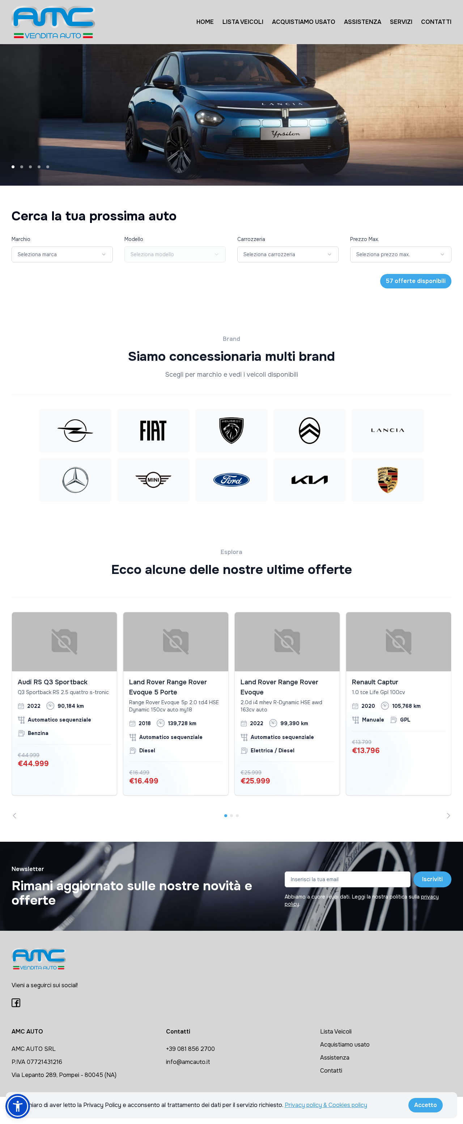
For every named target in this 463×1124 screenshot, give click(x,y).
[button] (17, 1106)
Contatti (331, 1070)
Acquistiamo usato (345, 1044)
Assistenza (334, 1057)
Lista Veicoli (336, 1031)
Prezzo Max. (364, 239)
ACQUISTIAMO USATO (303, 22)
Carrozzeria (251, 239)
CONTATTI (436, 22)
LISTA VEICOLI (242, 22)
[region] (231, 715)
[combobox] (62, 254)
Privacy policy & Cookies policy (326, 1105)
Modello (133, 239)
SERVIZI (401, 22)
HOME (205, 22)
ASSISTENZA (362, 22)
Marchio (21, 239)
